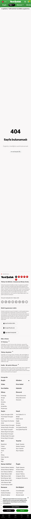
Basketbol (4, 444)
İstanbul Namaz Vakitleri (7, 467)
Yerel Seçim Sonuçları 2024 (7, 418)
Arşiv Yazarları (20, 450)
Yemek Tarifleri (20, 469)
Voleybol (3, 448)
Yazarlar (18, 440)
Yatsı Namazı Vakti (6, 482)
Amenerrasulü (20, 495)
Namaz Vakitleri (6, 464)
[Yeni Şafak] (15, 2)
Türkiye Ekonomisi (21, 395)
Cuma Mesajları (20, 490)
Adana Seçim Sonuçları (7, 431)
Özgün (18, 464)
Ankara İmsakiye (5, 495)
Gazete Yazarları (20, 446)
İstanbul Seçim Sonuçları (8, 425)
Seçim (3, 411)
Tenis (2, 450)
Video (3, 384)
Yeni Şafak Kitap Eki (21, 427)
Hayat (18, 411)
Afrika (2, 404)
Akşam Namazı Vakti (6, 480)
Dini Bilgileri (20, 487)
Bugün (3, 380)
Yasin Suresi (19, 493)
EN (18, 276)
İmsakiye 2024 (5, 490)
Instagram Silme (20, 476)
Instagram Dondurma (22, 478)
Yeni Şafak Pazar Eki (21, 429)
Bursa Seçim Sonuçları (7, 434)
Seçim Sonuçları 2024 (7, 414)
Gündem (19, 380)
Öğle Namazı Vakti (6, 476)
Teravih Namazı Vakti (6, 484)
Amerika (3, 402)
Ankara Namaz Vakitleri (7, 469)
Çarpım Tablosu (20, 474)
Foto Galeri (19, 384)
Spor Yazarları (20, 448)
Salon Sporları (5, 457)
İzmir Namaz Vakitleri (6, 472)
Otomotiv (18, 400)
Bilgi (2, 461)
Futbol (3, 446)
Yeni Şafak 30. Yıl (21, 414)
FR (24, 276)
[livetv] (25, 2)
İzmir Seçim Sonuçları (7, 429)
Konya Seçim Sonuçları (7, 438)
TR (16, 276)
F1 (1, 453)
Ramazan (4, 487)
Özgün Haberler (20, 467)
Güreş (2, 455)
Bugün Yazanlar (20, 444)
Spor (2, 440)
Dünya (3, 392)
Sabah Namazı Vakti (6, 474)
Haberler (19, 388)
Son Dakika (4, 388)
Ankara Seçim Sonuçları (7, 427)
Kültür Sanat (19, 419)
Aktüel (18, 416)
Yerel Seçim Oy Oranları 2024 (7, 422)
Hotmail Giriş (19, 472)
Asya (2, 400)
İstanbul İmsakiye (6, 493)
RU (27, 276)
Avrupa (3, 398)
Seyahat (18, 425)
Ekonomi (19, 392)
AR (21, 276)
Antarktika (4, 406)
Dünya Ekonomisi (20, 398)
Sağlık (17, 421)
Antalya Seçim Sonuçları (7, 436)
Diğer (2, 459)
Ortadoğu (3, 395)
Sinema (18, 423)
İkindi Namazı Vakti (6, 478)
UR (16, 279)
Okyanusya (4, 408)
